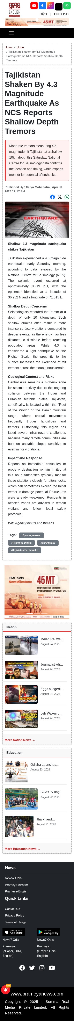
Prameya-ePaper (16, 884)
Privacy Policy (14, 915)
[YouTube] (34, 5)
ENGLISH (61, 14)
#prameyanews (31, 535)
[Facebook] (42, 5)
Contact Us (12, 909)
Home (9, 47)
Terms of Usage (15, 922)
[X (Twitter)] (58, 6)
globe (20, 47)
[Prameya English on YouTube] (52, 968)
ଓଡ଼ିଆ (43, 14)
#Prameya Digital (21, 542)
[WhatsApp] (67, 5)
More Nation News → (20, 740)
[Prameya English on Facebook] (22, 968)
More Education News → (22, 848)
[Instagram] (50, 5)
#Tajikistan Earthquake (24, 550)
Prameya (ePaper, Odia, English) (12, 950)
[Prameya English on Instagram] (42, 968)
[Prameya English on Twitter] (32, 968)
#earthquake (47, 542)
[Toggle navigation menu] (11, 33)
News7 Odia (13, 878)
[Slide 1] (36, 19)
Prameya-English (16, 891)
